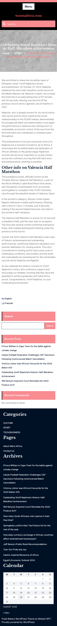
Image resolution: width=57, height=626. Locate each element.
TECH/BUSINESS (11, 432)
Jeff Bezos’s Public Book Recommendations (25, 544)
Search (8, 316)
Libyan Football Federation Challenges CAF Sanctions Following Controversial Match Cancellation (24, 478)
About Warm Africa (12, 446)
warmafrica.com (28, 16)
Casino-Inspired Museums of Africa (21, 555)
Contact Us (8, 451)
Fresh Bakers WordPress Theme (18, 618)
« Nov (6, 612)
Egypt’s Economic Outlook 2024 (19, 560)
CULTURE (8, 423)
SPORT (18, 53)
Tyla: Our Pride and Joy (14, 549)
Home (6, 53)
